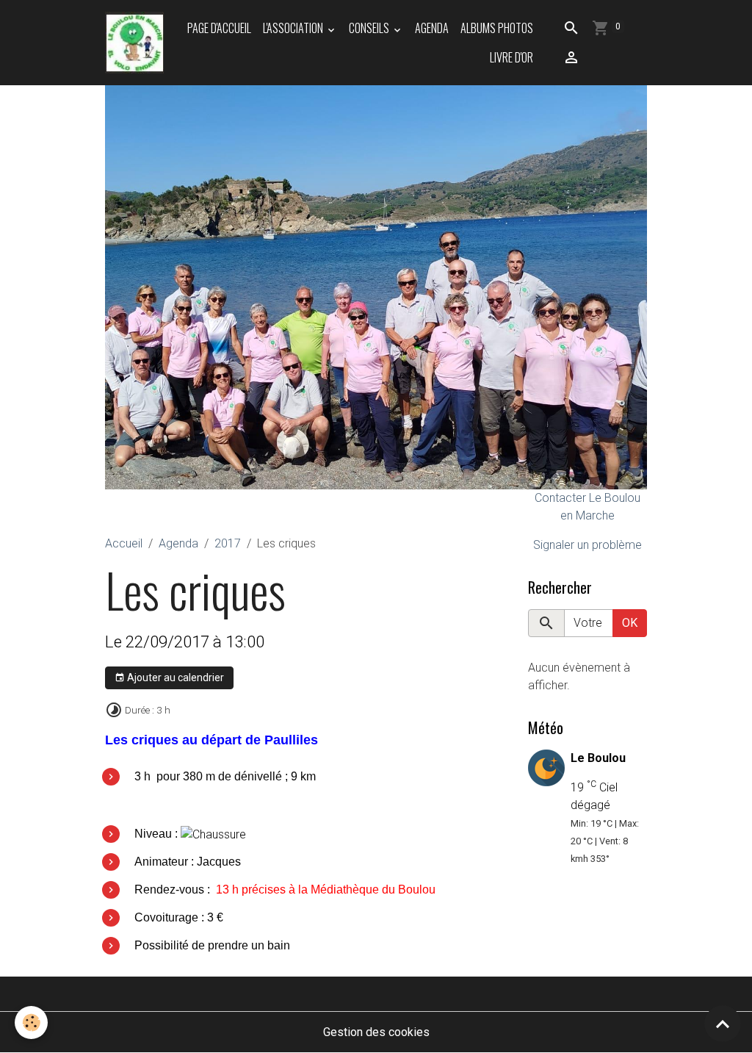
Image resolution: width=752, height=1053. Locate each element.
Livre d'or (511, 57)
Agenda (432, 28)
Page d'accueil (219, 28)
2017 (227, 543)
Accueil (123, 543)
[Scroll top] (722, 1023)
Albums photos (496, 28)
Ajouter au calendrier (174, 677)
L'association (294, 28)
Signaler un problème (587, 545)
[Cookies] (31, 1022)
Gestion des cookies (376, 1032)
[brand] (134, 42)
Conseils (370, 28)
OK (629, 623)
